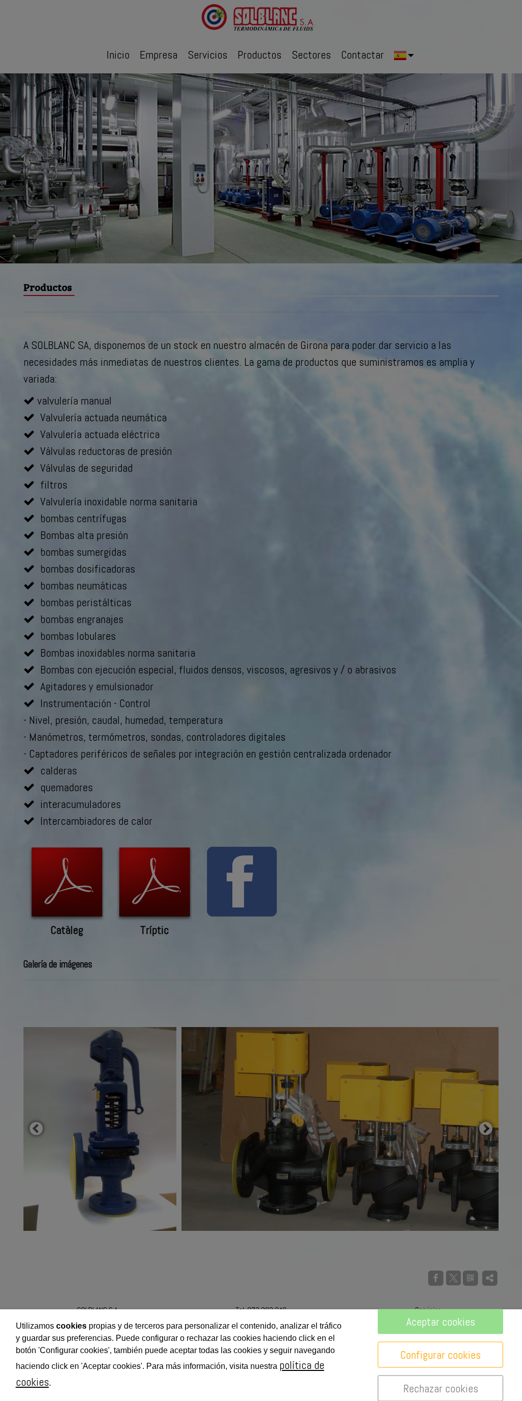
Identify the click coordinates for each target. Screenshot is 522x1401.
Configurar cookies (440, 1355)
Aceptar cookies (440, 1321)
